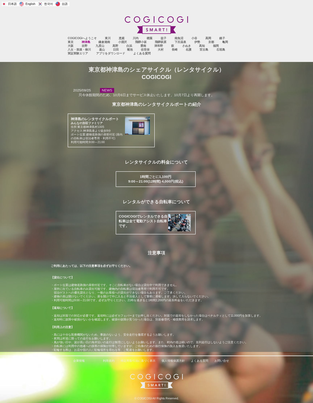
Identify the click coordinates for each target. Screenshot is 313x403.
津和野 (158, 45)
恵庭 (122, 38)
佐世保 (145, 49)
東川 (108, 38)
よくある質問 (142, 53)
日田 (116, 49)
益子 (163, 38)
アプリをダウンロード (110, 53)
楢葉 (150, 38)
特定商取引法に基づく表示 (138, 360)
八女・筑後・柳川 (79, 49)
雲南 (143, 45)
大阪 (71, 45)
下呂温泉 (180, 41)
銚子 (222, 38)
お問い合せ (221, 360)
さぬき (186, 45)
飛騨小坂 (141, 41)
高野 (115, 45)
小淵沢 (122, 41)
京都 (211, 41)
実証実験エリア (78, 53)
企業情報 (79, 360)
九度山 (100, 45)
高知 (202, 45)
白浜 (129, 45)
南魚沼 (179, 38)
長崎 (175, 49)
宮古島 (204, 49)
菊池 (130, 49)
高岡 (208, 38)
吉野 (84, 45)
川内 (136, 38)
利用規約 (108, 360)
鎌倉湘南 (104, 41)
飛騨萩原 (160, 41)
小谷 (194, 38)
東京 (71, 41)
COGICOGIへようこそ (82, 38)
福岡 (216, 45)
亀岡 (225, 41)
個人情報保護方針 (173, 360)
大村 (161, 49)
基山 (102, 49)
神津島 (86, 41)
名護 (188, 49)
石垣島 (220, 49)
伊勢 (197, 41)
